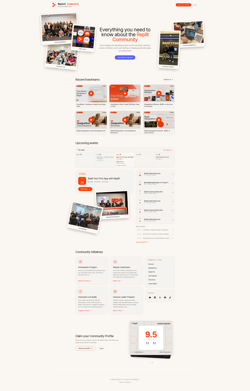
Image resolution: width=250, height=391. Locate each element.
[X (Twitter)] (160, 297)
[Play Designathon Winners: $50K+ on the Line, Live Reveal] (159, 93)
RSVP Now (84, 189)
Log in (102, 348)
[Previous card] (145, 362)
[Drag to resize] (204, 46)
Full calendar (167, 150)
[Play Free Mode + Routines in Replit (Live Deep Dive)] (91, 93)
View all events (141, 242)
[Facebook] (165, 297)
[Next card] (156, 362)
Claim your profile (84, 348)
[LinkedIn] (155, 297)
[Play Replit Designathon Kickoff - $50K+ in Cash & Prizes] (159, 120)
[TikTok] (170, 297)
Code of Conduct (125, 382)
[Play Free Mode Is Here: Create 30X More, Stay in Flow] (125, 93)
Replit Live (167, 79)
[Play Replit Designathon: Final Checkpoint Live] (91, 120)
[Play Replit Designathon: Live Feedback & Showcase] (125, 120)
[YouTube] (150, 297)
